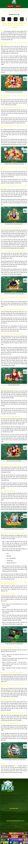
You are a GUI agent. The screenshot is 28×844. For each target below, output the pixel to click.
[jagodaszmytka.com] (14, 2)
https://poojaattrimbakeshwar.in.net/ (15, 820)
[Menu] (2, 2)
